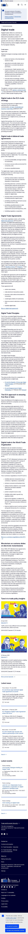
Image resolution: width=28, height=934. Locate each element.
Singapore (20, 266)
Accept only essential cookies (15, 930)
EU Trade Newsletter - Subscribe (9, 847)
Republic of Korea (10, 266)
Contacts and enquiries (7, 844)
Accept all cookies (12, 926)
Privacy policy (4, 901)
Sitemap (3, 871)
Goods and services (7, 26)
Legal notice (4, 904)
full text (7, 385)
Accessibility (4, 906)
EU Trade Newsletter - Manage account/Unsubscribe (9, 850)
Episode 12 (4, 623)
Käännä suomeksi (9, 16)
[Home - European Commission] (4, 4)
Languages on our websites (8, 895)
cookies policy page (11, 918)
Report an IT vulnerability (7, 892)
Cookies (3, 898)
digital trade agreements (7, 220)
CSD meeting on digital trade (10, 803)
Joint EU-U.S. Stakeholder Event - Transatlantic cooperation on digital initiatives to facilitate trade (12, 786)
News (2, 862)
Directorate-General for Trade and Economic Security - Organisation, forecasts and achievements (12, 866)
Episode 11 (4, 657)
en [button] (18, 4)
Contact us (4, 889)
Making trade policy (6, 859)
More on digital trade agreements (9, 308)
